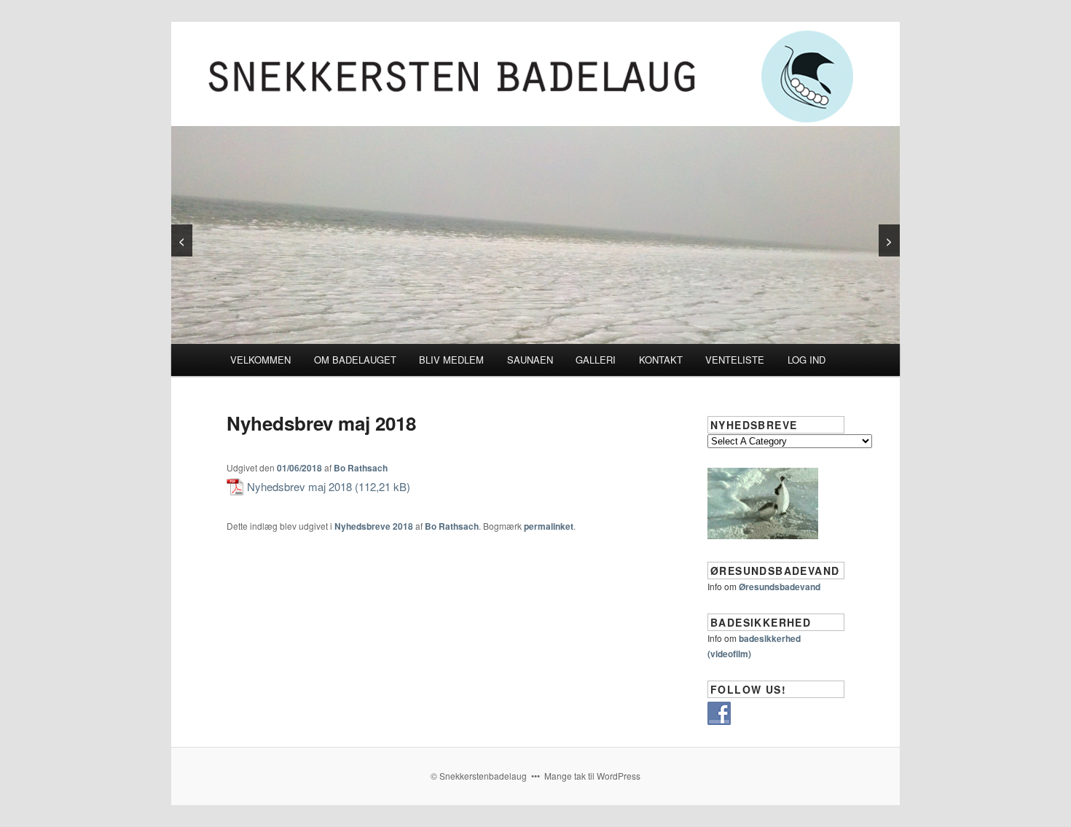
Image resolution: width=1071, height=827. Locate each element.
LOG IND (806, 360)
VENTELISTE (734, 360)
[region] (535, 235)
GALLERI (596, 360)
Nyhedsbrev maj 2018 (299, 486)
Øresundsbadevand (779, 586)
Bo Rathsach (361, 467)
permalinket (548, 526)
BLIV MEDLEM (451, 360)
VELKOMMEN (260, 360)
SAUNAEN (530, 360)
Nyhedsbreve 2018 (373, 526)
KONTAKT (661, 360)
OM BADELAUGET (355, 360)
